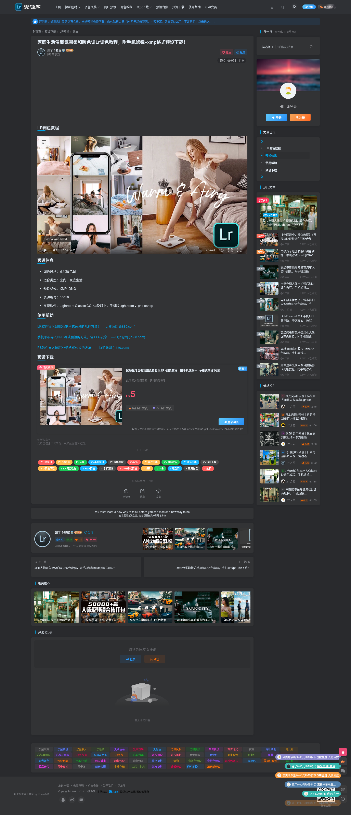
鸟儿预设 (270, 749)
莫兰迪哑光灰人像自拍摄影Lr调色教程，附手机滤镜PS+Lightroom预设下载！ (298, 369)
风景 (270, 755)
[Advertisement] (142, 92)
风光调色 (44, 761)
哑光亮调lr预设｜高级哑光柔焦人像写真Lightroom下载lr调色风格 (298, 400)
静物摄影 (157, 761)
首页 (38, 31)
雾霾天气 (44, 766)
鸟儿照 (289, 749)
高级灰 (119, 755)
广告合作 (93, 785)
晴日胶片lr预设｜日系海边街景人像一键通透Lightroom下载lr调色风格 (298, 456)
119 (80, 539)
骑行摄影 (176, 755)
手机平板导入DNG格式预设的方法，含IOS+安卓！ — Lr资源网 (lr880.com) (91, 337)
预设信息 (271, 155)
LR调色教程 (273, 148)
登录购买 (233, 422)
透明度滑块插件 (195, 766)
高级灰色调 (100, 755)
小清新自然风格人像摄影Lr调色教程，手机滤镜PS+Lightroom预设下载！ (299, 475)
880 (61, 539)
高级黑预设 (43, 755)
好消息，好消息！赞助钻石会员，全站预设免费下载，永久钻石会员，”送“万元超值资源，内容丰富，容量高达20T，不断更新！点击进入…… (127, 21)
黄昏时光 (233, 749)
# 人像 (160, 468)
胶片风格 (153, 462)
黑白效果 (138, 749)
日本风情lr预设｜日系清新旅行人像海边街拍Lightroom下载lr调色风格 (298, 418)
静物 (176, 761)
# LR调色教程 (68, 468)
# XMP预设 (89, 468)
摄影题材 (71, 7)
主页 (58, 7)
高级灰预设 (62, 755)
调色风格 (90, 7)
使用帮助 (194, 7)
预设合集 (162, 7)
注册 (156, 659)
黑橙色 (157, 749)
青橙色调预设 (233, 761)
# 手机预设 (107, 468)
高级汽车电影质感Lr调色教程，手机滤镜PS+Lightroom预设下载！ (298, 255)
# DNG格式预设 (128, 468)
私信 (243, 52)
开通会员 (211, 7)
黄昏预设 (214, 749)
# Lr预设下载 (48, 468)
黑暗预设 (195, 749)
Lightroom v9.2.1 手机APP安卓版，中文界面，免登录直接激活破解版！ (298, 320)
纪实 (135, 462)
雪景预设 (62, 766)
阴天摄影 (100, 766)
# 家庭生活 (192, 468)
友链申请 (63, 785)
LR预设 (64, 31)
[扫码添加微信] (343, 771)
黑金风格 (44, 749)
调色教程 (126, 7)
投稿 (311, 7)
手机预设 (99, 462)
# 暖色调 (175, 468)
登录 (132, 659)
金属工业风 (138, 766)
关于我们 (108, 785)
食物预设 (195, 755)
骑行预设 (157, 755)
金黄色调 (119, 766)
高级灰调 (81, 755)
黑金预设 (62, 749)
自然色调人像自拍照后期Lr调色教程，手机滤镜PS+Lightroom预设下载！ (297, 287)
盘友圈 (122, 785)
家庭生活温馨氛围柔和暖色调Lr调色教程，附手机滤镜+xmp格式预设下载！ (112, 42)
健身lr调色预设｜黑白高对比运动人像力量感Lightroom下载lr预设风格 (298, 437)
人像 (82, 462)
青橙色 (252, 761)
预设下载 (142, 7)
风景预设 (233, 755)
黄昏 (251, 749)
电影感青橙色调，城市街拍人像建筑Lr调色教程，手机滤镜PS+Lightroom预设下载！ (298, 306)
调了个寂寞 (54, 50)
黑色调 (100, 749)
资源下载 (178, 7)
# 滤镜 (146, 468)
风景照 (252, 755)
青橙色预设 (213, 761)
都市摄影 (157, 766)
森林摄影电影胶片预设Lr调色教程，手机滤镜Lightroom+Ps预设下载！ (297, 353)
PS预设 (66, 462)
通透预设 (176, 766)
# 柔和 (207, 468)
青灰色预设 (195, 761)
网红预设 (110, 7)
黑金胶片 (81, 749)
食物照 (214, 755)
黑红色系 (119, 749)
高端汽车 (138, 755)
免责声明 (78, 785)
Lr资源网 (90, 791)
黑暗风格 (176, 749)
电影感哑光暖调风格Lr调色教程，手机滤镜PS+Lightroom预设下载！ (298, 493)
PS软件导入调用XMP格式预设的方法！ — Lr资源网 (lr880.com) (83, 347)
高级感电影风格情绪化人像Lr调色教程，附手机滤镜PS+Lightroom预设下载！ (298, 336)
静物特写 (138, 761)
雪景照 (82, 766)
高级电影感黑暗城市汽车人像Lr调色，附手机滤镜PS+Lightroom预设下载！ (298, 271)
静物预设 (119, 761)
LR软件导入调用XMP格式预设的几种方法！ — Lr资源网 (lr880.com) (86, 326)
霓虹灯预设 (270, 761)
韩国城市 (100, 761)
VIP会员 (322, 793)
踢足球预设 (213, 766)
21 (70, 539)
